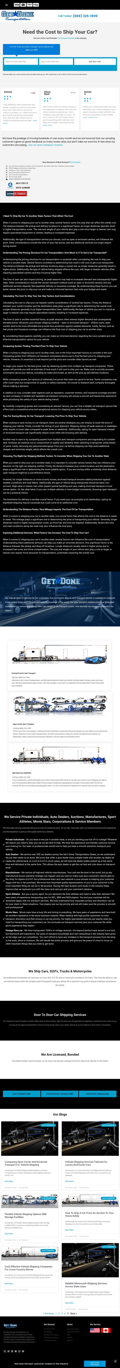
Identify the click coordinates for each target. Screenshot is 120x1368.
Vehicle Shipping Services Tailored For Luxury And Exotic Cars (86, 1163)
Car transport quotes (65, 38)
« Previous (48, 1313)
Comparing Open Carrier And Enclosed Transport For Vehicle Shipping (26, 1163)
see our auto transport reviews (45, 145)
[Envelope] (23, 1351)
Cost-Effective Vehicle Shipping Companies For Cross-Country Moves (28, 1268)
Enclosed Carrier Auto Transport (24, 673)
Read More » (9, 1181)
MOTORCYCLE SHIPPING (21, 773)
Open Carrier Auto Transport (23, 724)
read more (47, 125)
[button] (7, 5)
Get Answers (75, 162)
